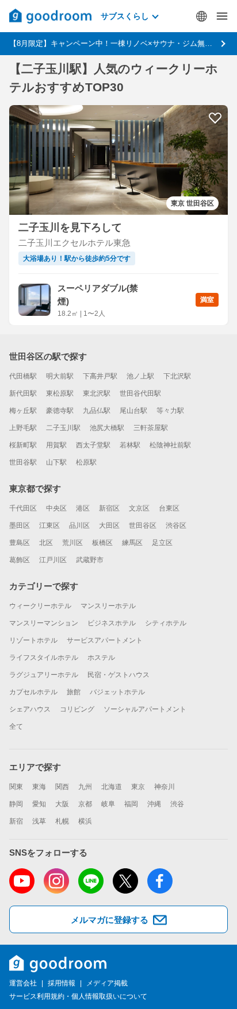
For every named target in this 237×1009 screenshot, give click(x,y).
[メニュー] (222, 16)
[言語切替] (201, 16)
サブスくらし (125, 16)
